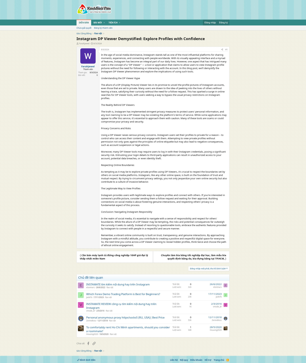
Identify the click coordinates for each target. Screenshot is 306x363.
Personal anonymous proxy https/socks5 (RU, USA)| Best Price (125, 317)
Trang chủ (219, 360)
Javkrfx (89, 297)
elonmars (90, 287)
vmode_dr (90, 310)
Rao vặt (110, 287)
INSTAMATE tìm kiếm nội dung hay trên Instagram (118, 284)
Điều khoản (196, 360)
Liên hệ (174, 360)
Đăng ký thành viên (103, 27)
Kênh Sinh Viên (87, 360)
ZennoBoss (91, 320)
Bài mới (98, 22)
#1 (226, 49)
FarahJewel (84, 43)
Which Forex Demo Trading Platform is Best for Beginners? (123, 294)
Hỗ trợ (208, 360)
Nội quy (184, 360)
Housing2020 (92, 334)
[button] (104, 22)
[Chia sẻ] (222, 50)
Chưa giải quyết (83, 27)
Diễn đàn (84, 22)
